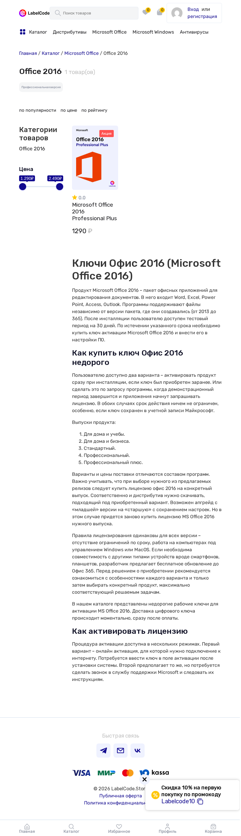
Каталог (51, 53)
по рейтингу (94, 110)
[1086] (108, 145)
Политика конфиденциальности (120, 803)
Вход (193, 9)
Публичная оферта (120, 796)
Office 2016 (32, 149)
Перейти (95, 160)
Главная (28, 53)
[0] (145, 17)
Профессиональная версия (41, 87)
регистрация (202, 16)
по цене (69, 110)
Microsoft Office (81, 53)
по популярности (37, 110)
